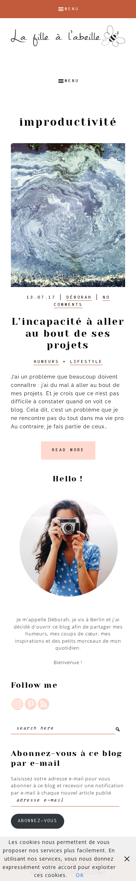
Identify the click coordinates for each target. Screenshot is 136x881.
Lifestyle (86, 362)
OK (80, 875)
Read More (68, 450)
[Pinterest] (30, 704)
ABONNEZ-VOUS (37, 821)
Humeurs (46, 362)
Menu (72, 9)
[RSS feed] (43, 704)
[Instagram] (17, 704)
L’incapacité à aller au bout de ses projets (68, 333)
